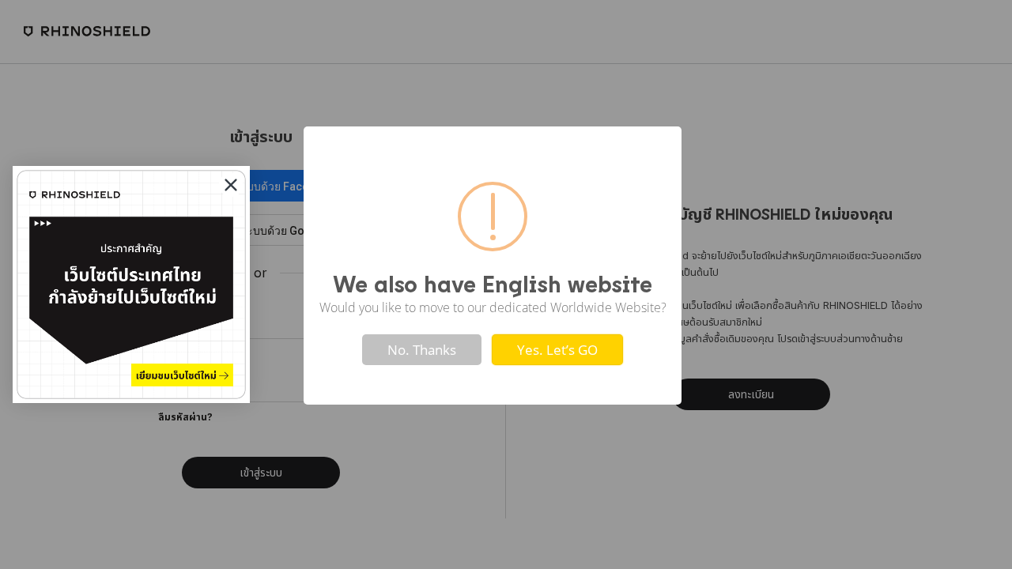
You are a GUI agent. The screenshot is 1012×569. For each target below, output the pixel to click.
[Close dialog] (231, 185)
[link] (131, 284)
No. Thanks (421, 350)
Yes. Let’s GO (557, 350)
